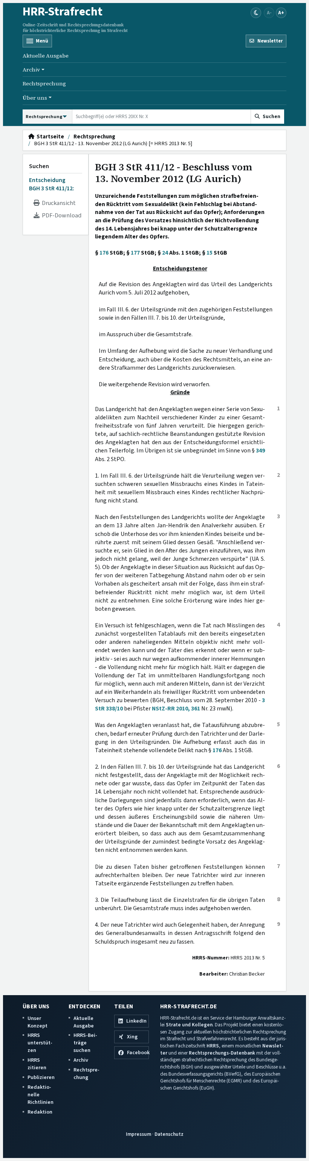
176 (104, 253)
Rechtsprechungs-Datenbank (222, 1052)
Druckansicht (58, 203)
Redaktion (40, 1112)
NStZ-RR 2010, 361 (176, 708)
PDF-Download (60, 215)
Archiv (80, 1060)
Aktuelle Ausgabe (46, 55)
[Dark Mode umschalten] (256, 13)
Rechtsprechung (44, 83)
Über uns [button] (35, 98)
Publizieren (41, 1077)
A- (269, 12)
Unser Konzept (37, 1022)
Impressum (138, 1134)
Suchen (39, 166)
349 (260, 450)
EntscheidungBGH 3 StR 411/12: (51, 184)
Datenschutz (169, 1134)
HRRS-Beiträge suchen (85, 1042)
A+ (281, 12)
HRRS (213, 1045)
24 (165, 253)
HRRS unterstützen (40, 1042)
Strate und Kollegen (189, 1024)
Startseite (49, 137)
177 (135, 253)
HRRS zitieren (37, 1063)
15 (210, 253)
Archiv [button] (31, 69)
